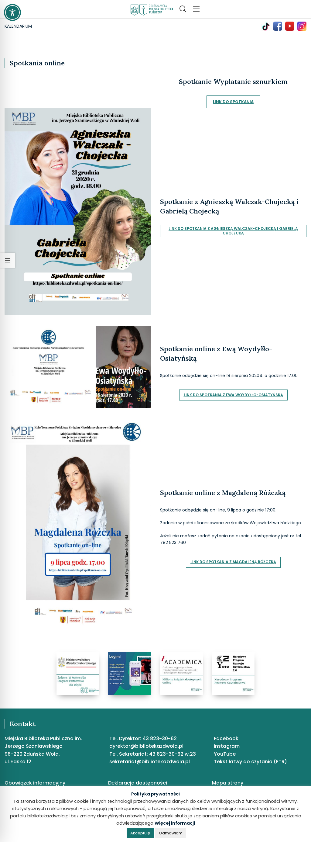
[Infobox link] (267, 26)
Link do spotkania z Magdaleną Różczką (233, 561)
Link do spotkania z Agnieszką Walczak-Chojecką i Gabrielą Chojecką (233, 230)
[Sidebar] (7, 260)
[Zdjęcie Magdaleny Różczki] (78, 522)
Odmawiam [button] (171, 833)
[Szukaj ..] (183, 9)
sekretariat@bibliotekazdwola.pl (149, 761)
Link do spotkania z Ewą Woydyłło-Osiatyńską (233, 394)
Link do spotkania (233, 102)
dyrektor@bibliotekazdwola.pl (146, 746)
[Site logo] (152, 9)
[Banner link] (77, 673)
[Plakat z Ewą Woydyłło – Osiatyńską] (78, 367)
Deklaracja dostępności (137, 782)
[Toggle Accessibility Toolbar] (12, 12)
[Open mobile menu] (196, 9)
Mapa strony (227, 782)
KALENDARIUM (18, 26)
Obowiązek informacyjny (35, 782)
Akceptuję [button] (140, 833)
